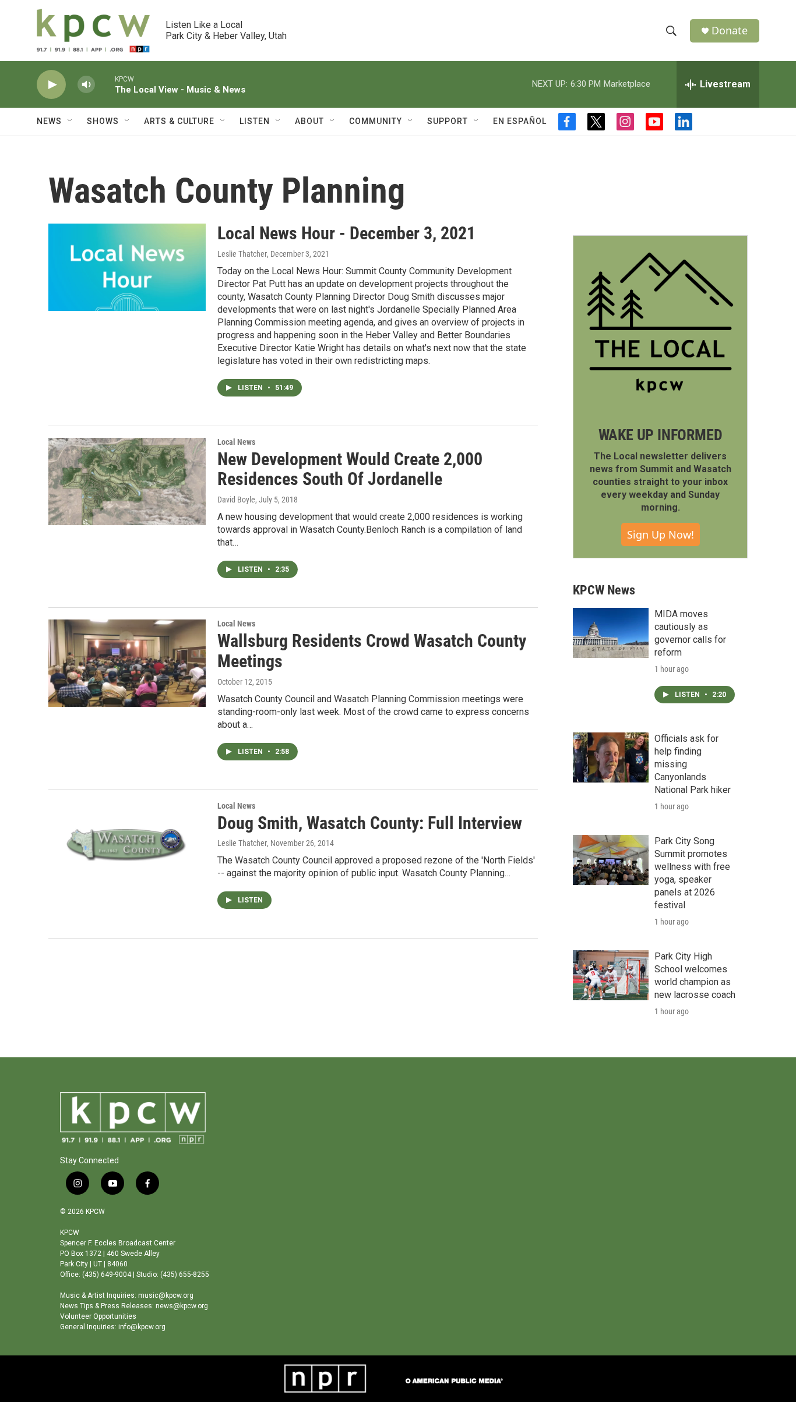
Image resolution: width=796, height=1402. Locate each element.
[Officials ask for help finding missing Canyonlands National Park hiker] (611, 757)
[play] (51, 84)
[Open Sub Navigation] (70, 121)
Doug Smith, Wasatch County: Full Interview (369, 823)
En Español (520, 121)
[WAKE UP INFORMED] (660, 322)
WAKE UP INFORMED (660, 435)
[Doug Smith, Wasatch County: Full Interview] (127, 845)
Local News (236, 442)
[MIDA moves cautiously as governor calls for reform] (611, 633)
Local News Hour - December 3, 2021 (346, 233)
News (49, 121)
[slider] (105, 84)
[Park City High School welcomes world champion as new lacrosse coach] (611, 975)
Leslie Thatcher (242, 254)
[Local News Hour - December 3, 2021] (127, 267)
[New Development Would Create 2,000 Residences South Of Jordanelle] (127, 481)
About (309, 121)
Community (375, 121)
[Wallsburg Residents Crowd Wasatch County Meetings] (127, 663)
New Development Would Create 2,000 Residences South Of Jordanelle (349, 469)
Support (447, 121)
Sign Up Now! (660, 534)
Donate (730, 30)
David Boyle (236, 499)
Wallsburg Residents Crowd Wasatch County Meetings (371, 651)
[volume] (86, 85)
